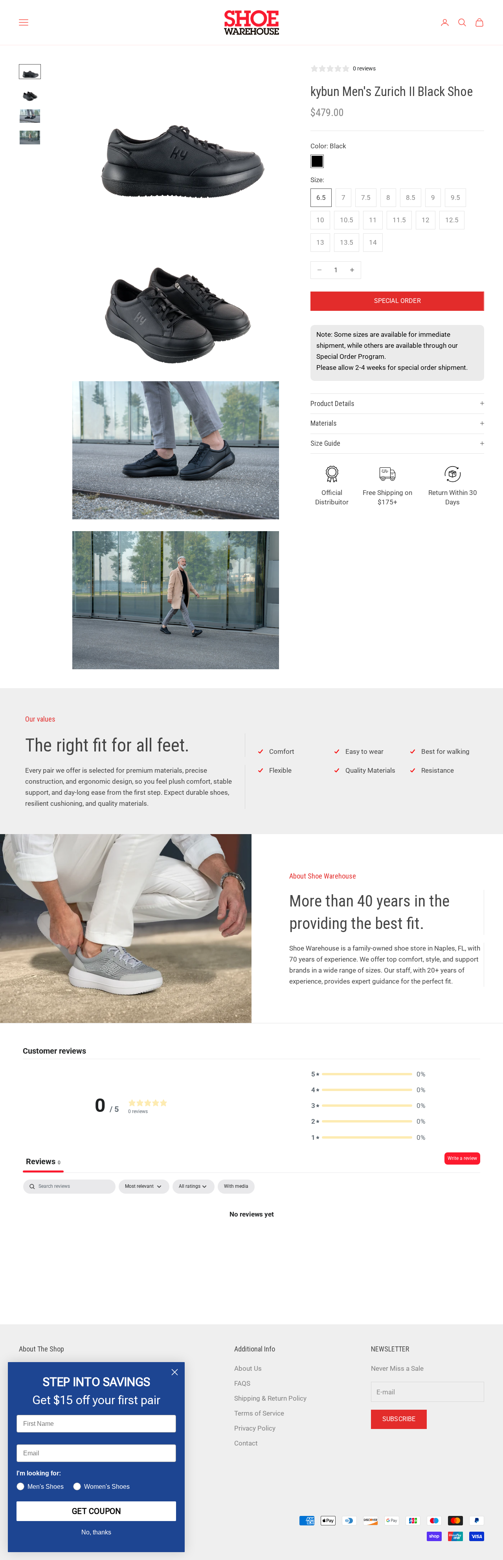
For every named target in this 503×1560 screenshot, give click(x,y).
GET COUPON (96, 1511)
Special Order (397, 301)
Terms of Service (259, 1413)
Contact (246, 1443)
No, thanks (96, 1532)
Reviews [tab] (43, 1161)
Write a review (462, 1158)
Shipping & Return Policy (270, 1398)
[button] (368, 1074)
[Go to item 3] (30, 116)
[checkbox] (236, 1187)
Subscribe (398, 1419)
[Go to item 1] (30, 71)
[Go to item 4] (30, 137)
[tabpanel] (251, 1240)
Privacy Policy (254, 1428)
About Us (248, 1368)
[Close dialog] (175, 1372)
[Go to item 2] (30, 93)
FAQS (242, 1383)
